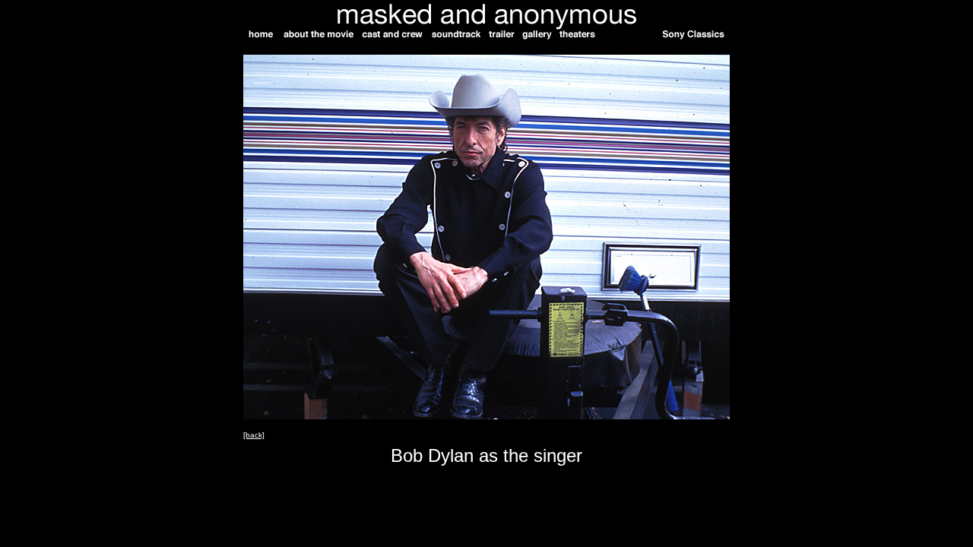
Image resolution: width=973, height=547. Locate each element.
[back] (254, 435)
